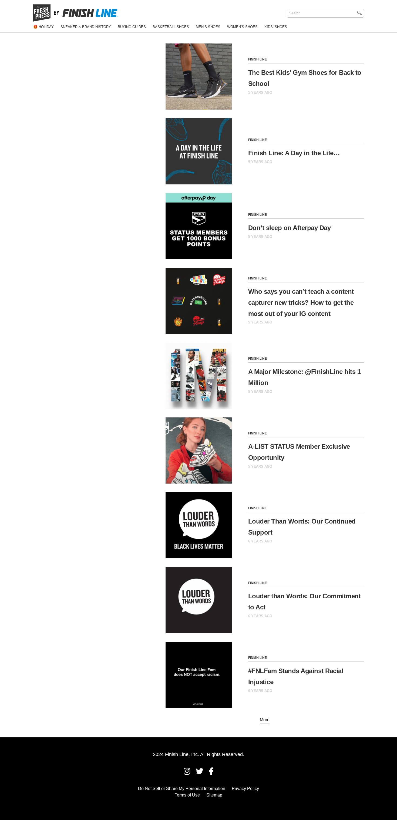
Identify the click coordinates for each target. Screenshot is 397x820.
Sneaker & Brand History (85, 27)
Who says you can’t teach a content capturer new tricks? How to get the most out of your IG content (301, 302)
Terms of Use (187, 795)
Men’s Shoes (208, 27)
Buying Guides (132, 27)
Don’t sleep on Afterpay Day (289, 227)
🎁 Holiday (43, 27)
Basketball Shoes (171, 27)
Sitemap (214, 795)
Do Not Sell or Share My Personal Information (181, 788)
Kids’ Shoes (275, 27)
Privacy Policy (245, 788)
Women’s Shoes (242, 27)
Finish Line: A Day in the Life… (294, 153)
